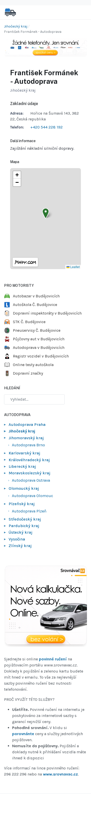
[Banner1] (45, 47)
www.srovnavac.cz (60, 774)
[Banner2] (45, 606)
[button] (45, 213)
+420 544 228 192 (46, 127)
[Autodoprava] (10, 12)
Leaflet (75, 267)
